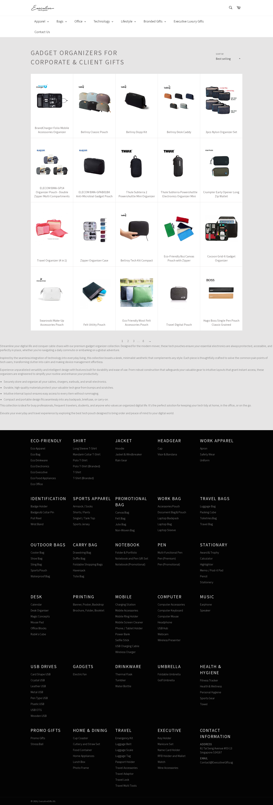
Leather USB (38, 686)
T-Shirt (77, 472)
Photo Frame (81, 768)
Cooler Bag (37, 552)
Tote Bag (78, 576)
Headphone (165, 622)
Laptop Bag (165, 524)
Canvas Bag (122, 512)
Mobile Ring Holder (126, 616)
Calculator (206, 558)
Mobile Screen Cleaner (129, 622)
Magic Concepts (40, 616)
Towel (204, 704)
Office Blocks (38, 628)
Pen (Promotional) (169, 564)
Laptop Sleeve (167, 530)
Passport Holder (125, 762)
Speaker (205, 610)
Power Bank (122, 634)
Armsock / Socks (82, 506)
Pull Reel (36, 518)
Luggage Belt (123, 744)
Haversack (79, 570)
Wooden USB (39, 716)
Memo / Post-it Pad (211, 570)
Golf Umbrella (166, 680)
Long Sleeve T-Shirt (85, 448)
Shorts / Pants (81, 512)
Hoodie (119, 448)
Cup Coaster (80, 738)
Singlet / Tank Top (84, 518)
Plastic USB (37, 704)
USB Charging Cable (127, 646)
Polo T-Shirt (80, 460)
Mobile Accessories (126, 610)
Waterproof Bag (40, 576)
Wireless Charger (125, 652)
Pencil (203, 576)
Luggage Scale (124, 750)
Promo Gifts (38, 738)
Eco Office (37, 484)
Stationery (206, 582)
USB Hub (163, 628)
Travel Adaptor (124, 774)
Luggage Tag (123, 756)
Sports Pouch (39, 570)
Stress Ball (37, 744)
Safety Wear (207, 454)
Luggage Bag (208, 506)
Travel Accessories (126, 768)
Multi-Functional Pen (170, 552)
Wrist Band (37, 524)
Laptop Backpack (168, 518)
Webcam (163, 634)
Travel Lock (122, 780)
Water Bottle (123, 686)
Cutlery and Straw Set (86, 744)
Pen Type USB (39, 698)
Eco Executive (39, 472)
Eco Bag (35, 454)
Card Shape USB (41, 674)
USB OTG (36, 710)
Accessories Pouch (169, 506)
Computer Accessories (171, 604)
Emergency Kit (124, 738)
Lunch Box (79, 762)
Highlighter (206, 564)
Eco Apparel (38, 448)
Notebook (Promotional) (130, 564)
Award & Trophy (209, 552)
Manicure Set (165, 744)
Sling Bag (36, 564)
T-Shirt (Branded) (83, 478)
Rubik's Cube (38, 634)
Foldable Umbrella (169, 674)
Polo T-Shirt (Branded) (86, 466)
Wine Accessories (168, 768)
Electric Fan (80, 674)
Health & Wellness (211, 686)
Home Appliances (83, 756)
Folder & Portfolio (126, 552)
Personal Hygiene (210, 692)
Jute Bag (120, 524)
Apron (203, 448)
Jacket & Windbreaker (128, 454)
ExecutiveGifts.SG (47, 801)
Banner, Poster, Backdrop (88, 604)
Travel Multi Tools (125, 786)
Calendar (36, 604)
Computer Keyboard (170, 610)
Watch (161, 762)
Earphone (206, 604)
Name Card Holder (169, 750)
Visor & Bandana (167, 454)
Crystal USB (38, 680)
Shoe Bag (36, 558)
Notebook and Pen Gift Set (131, 558)
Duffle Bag (79, 558)
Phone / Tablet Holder (129, 628)
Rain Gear (121, 460)
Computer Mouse (168, 616)
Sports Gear (207, 698)
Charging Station (125, 604)
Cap (160, 448)
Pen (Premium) (167, 558)
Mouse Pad (37, 622)
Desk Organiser (40, 610)
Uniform (204, 460)
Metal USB (37, 692)
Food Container (82, 750)
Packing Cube (208, 512)
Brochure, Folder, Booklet (88, 610)
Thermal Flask (123, 674)
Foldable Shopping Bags (88, 564)
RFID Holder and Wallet (172, 756)
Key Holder (164, 738)
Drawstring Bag (82, 552)
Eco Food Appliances (43, 478)
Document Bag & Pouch (172, 512)
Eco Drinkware (39, 460)
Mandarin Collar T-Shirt (86, 454)
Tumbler (120, 680)
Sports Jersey (81, 524)
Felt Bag (120, 518)
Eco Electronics (40, 466)
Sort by (220, 54)
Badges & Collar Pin (42, 512)
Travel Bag (206, 524)
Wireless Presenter (169, 640)
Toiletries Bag (208, 518)
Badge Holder (39, 506)
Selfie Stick (122, 640)
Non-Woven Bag (125, 530)
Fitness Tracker (209, 680)
